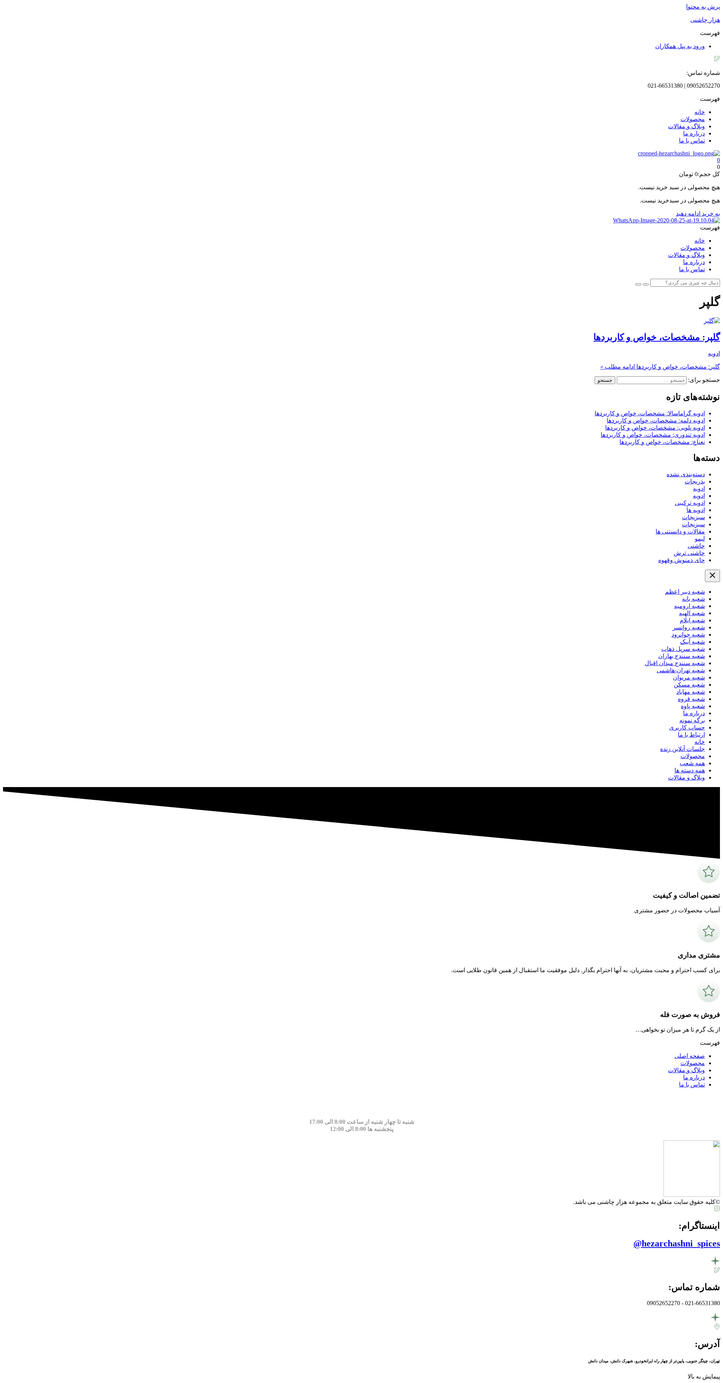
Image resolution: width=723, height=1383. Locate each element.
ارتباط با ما (691, 734)
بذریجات (695, 481)
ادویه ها (695, 510)
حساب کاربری (687, 727)
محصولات (692, 119)
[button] (361, 32)
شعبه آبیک (692, 641)
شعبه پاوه (693, 706)
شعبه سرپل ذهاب (683, 649)
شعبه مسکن (689, 684)
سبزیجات (693, 517)
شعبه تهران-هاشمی (681, 670)
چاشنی (696, 546)
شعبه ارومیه (689, 606)
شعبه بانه (693, 599)
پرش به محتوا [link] (703, 6)
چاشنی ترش (689, 553)
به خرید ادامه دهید (698, 213)
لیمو (700, 538)
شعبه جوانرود (688, 634)
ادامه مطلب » (660, 366)
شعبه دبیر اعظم (685, 591)
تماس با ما (692, 140)
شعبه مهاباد (690, 691)
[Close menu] (712, 576)
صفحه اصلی (689, 1056)
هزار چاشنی (705, 20)
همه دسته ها (689, 770)
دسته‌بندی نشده (686, 474)
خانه (699, 112)
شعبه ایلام (692, 620)
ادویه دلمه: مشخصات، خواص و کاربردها (656, 420)
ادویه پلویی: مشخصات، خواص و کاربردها (655, 427)
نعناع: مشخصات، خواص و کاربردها (662, 442)
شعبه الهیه (692, 613)
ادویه (714, 353)
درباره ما (694, 133)
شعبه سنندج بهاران (681, 656)
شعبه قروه (691, 699)
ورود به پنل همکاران (680, 46)
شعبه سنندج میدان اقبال (675, 663)
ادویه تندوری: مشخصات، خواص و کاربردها (653, 435)
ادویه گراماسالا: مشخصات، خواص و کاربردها (650, 413)
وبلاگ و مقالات (686, 126)
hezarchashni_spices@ (676, 1243)
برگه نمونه (692, 720)
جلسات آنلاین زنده (682, 749)
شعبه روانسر (689, 627)
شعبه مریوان (689, 677)
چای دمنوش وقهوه (681, 560)
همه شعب (692, 763)
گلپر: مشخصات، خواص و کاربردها (656, 337)
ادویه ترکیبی (690, 503)
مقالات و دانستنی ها (680, 531)
